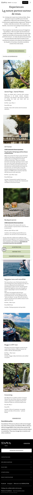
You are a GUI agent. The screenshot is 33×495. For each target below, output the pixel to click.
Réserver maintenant (16, 450)
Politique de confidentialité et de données (15, 242)
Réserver (25, 2)
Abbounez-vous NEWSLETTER (21, 483)
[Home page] (6, 444)
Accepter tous (16, 247)
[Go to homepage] (9, 2)
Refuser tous (16, 251)
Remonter (27, 443)
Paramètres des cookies (16, 256)
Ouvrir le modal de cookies (18, 490)
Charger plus (16, 418)
